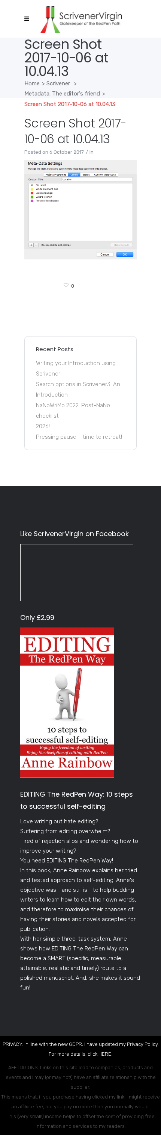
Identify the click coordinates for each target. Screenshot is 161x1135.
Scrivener (58, 83)
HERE (104, 1054)
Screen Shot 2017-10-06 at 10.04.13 (75, 131)
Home (32, 83)
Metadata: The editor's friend (62, 93)
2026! (43, 426)
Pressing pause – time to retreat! (79, 436)
